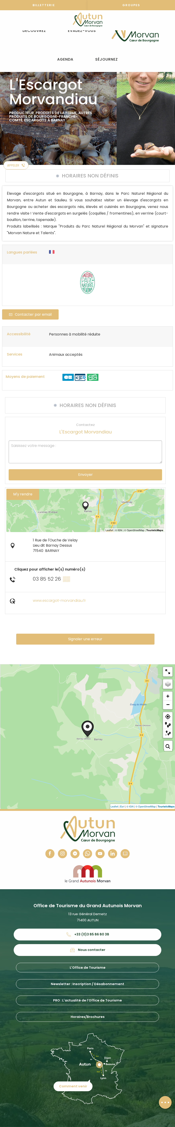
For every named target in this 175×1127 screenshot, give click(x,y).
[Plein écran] (168, 672)
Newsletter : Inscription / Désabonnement (87, 984)
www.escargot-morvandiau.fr (59, 600)
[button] (34, 30)
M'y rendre (22, 494)
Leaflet (114, 806)
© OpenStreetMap (146, 806)
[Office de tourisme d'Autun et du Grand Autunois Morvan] (135, 30)
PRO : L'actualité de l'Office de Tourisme (87, 1000)
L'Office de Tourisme (88, 967)
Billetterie (44, 5)
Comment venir (73, 1086)
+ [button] (167, 696)
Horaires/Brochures (88, 1016)
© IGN (130, 806)
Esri (122, 806)
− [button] (168, 704)
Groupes (131, 5)
